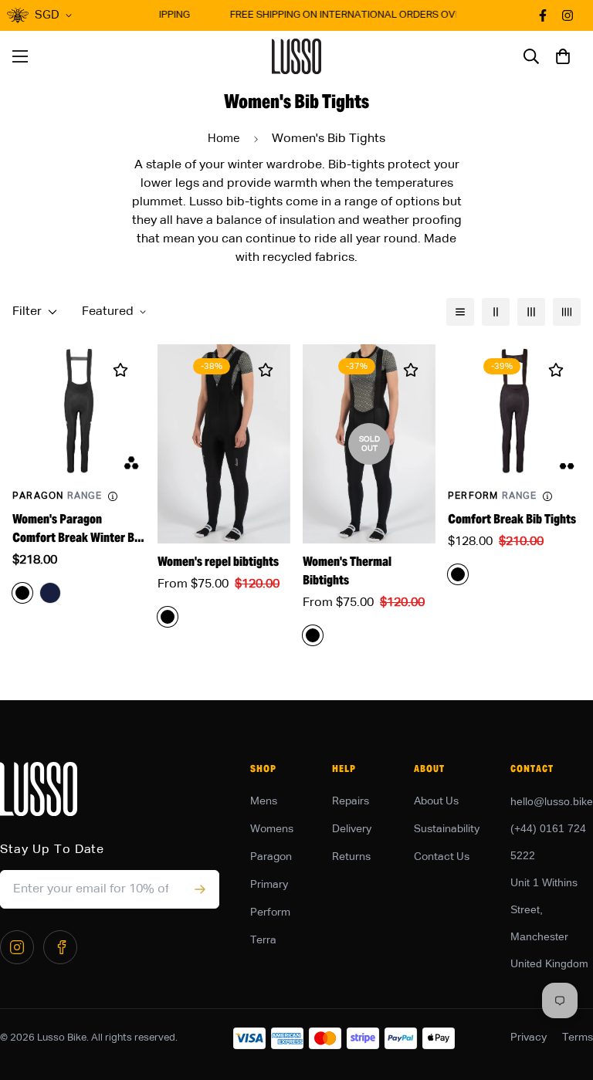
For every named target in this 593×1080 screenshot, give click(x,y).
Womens (271, 829)
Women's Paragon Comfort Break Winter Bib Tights (78, 529)
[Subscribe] (200, 889)
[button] (563, 56)
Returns (351, 856)
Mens (263, 801)
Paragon (271, 856)
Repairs (350, 801)
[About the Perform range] (547, 496)
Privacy (528, 1037)
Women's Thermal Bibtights (347, 571)
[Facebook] (60, 947)
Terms (577, 1037)
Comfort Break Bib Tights (512, 519)
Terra (263, 940)
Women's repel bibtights (218, 562)
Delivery (351, 829)
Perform (270, 912)
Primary (269, 884)
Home (224, 138)
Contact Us (441, 856)
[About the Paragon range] (113, 496)
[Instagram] (17, 947)
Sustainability (446, 829)
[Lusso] (297, 56)
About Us (436, 801)
